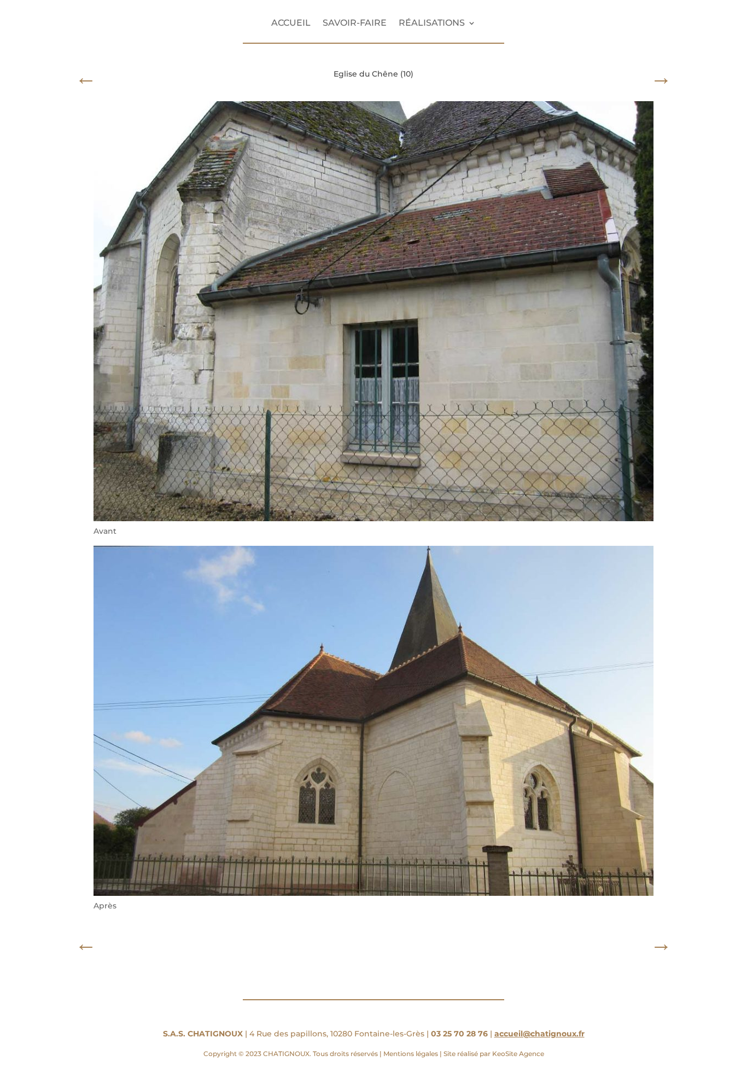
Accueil (291, 23)
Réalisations (432, 23)
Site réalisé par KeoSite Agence (493, 1053)
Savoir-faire (355, 23)
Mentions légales (410, 1053)
